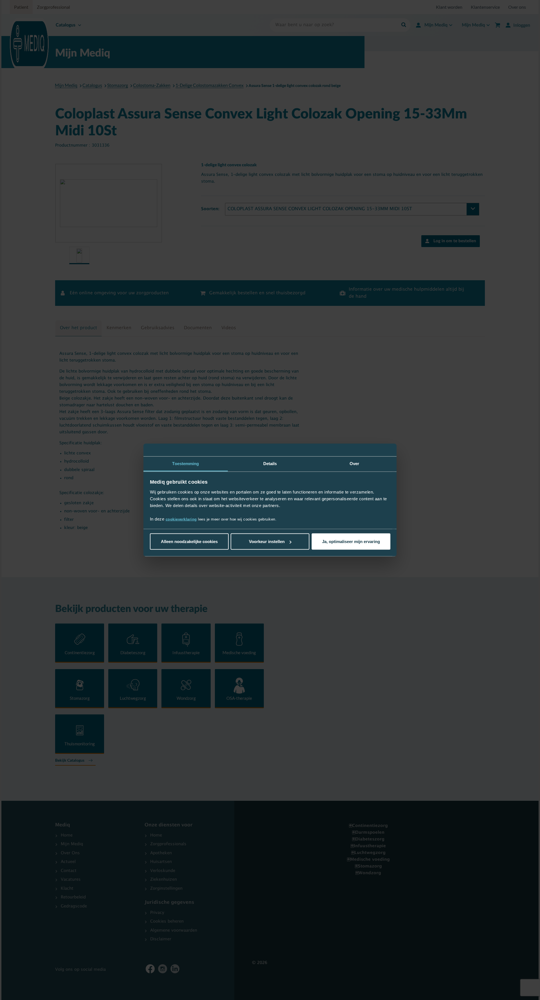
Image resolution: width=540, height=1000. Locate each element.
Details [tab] (270, 463)
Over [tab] (354, 463)
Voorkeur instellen (267, 541)
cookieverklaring (181, 519)
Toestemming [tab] (185, 463)
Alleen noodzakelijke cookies (189, 541)
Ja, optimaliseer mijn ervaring (351, 541)
